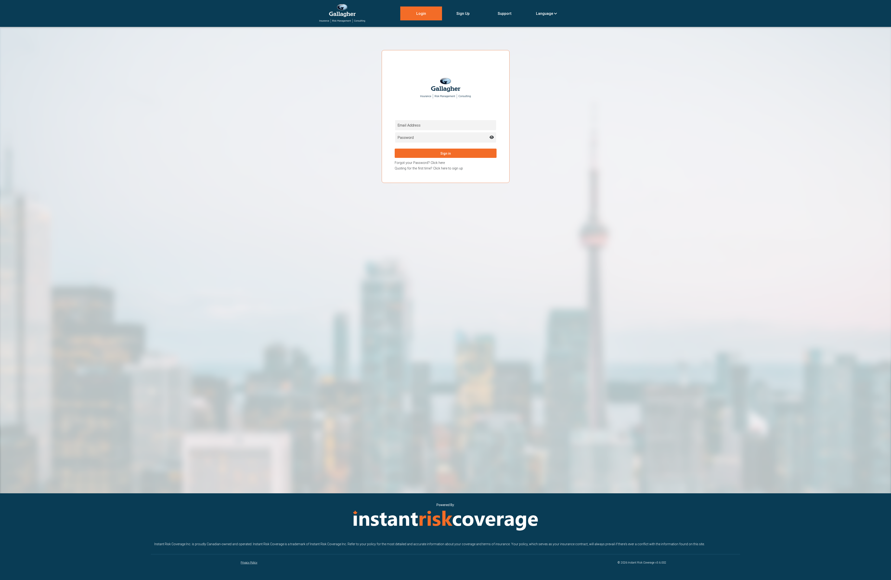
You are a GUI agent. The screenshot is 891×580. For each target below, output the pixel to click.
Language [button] (545, 13)
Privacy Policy (249, 562)
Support (505, 13)
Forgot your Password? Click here (420, 163)
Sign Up (463, 13)
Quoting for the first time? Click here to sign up (429, 168)
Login (421, 13)
